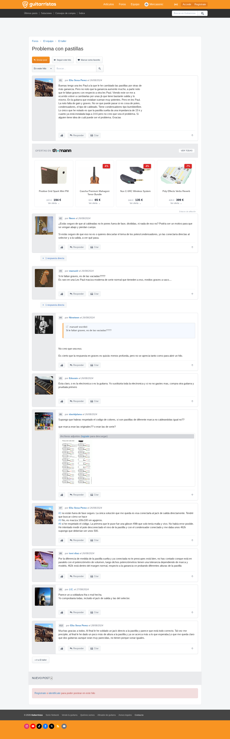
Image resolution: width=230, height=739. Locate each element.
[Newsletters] (64, 726)
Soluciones (46, 13)
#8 (60, 553)
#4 (60, 317)
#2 (60, 218)
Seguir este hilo (64, 60)
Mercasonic (156, 4)
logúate (85, 436)
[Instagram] (26, 726)
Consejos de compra (65, 13)
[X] (51, 726)
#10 (61, 625)
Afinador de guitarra (106, 715)
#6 (60, 414)
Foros (122, 4)
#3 (60, 271)
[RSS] (57, 726)
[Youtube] (33, 726)
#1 (60, 80)
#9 (60, 589)
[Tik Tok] (39, 726)
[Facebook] (45, 726)
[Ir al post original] (67, 326)
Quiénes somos (87, 715)
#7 (60, 508)
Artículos (108, 4)
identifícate (54, 693)
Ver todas (186, 150)
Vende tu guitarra (69, 715)
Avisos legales (125, 715)
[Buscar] (202, 13)
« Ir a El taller (41, 660)
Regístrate (200, 4)
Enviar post (42, 60)
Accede (187, 4)
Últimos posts (31, 13)
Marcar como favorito (90, 60)
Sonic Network (52, 715)
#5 (60, 378)
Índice (82, 13)
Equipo (135, 4)
